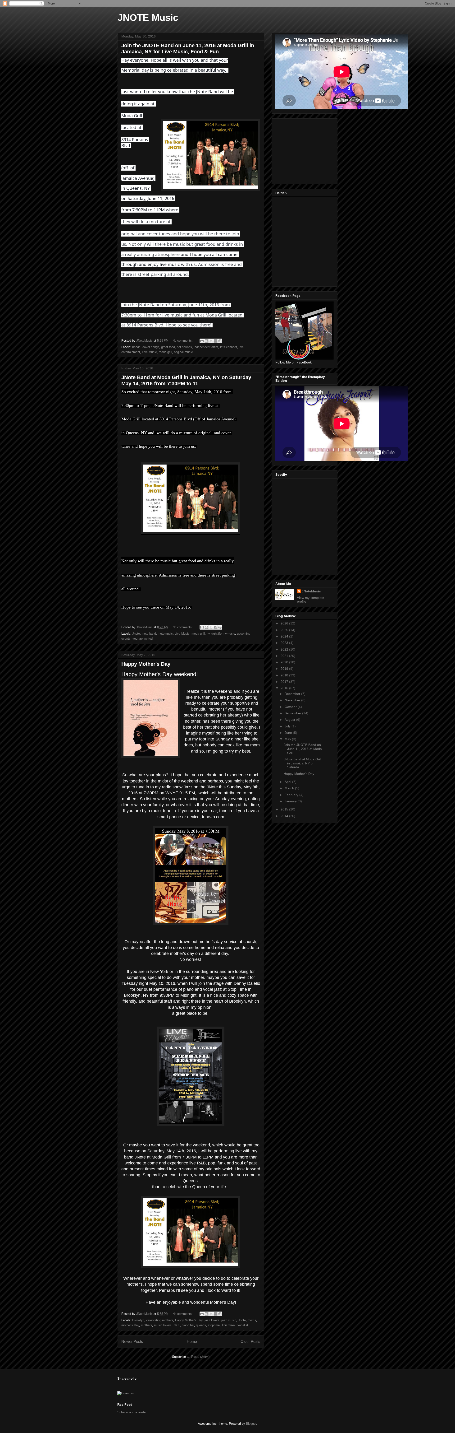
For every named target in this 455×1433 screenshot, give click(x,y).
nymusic (229, 633)
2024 (285, 636)
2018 (285, 675)
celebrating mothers (159, 1320)
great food (168, 347)
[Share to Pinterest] (220, 341)
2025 (285, 630)
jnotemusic (165, 633)
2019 (285, 668)
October (291, 707)
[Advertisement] (310, 150)
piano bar (188, 1325)
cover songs (150, 347)
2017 (285, 682)
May (288, 739)
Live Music (149, 352)
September (293, 713)
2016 (285, 688)
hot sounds (184, 347)
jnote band (149, 633)
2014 (285, 816)
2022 (285, 649)
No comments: (183, 340)
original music (183, 352)
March (290, 788)
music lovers (163, 1325)
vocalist (242, 1325)
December (293, 694)
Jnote (136, 633)
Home (192, 1342)
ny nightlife (214, 633)
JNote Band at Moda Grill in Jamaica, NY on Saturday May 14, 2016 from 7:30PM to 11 (186, 380)
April (288, 782)
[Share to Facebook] (215, 341)
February (292, 795)
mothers (146, 1325)
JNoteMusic (311, 591)
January (291, 801)
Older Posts (250, 1342)
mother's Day (130, 1325)
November (293, 700)
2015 (285, 809)
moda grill (165, 352)
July (288, 726)
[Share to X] (211, 341)
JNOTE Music (148, 17)
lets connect (228, 347)
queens (201, 1325)
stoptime (214, 1325)
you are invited (142, 638)
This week (229, 1325)
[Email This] (202, 341)
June (289, 733)
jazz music (228, 1320)
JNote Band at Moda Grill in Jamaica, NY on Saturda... (302, 763)
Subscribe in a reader (131, 1412)
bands (136, 347)
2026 (285, 623)
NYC (176, 1325)
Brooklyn (138, 1320)
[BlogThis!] (206, 341)
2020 (285, 662)
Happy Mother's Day (145, 664)
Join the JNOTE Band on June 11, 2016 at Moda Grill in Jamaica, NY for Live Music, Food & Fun (187, 48)
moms (252, 1320)
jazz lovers (212, 1320)
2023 (285, 643)
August (290, 719)
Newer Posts (132, 1342)
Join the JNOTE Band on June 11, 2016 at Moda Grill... (303, 749)
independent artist (206, 347)
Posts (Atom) (200, 1357)
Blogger (251, 1423)
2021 (285, 656)
